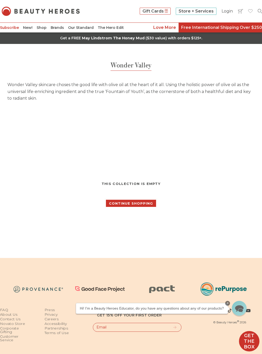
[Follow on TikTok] (229, 310)
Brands (57, 27)
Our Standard (81, 27)
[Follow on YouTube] (248, 310)
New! (27, 27)
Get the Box (249, 341)
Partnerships (56, 328)
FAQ (4, 310)
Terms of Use (57, 333)
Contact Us (10, 319)
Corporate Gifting (9, 330)
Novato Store (12, 323)
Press (50, 310)
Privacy (51, 314)
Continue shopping (131, 203)
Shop (42, 27)
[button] (239, 308)
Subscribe (9, 27)
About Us (9, 314)
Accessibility (56, 323)
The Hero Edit (111, 27)
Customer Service (9, 338)
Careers (52, 319)
